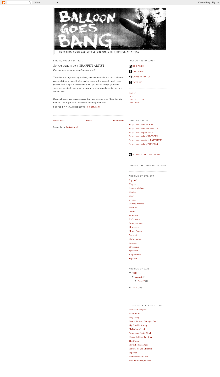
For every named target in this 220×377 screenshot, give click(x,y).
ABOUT (133, 93)
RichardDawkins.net (138, 356)
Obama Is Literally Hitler (140, 336)
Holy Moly (134, 317)
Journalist (133, 215)
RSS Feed (138, 66)
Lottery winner (136, 223)
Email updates (141, 77)
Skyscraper (134, 246)
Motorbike (134, 227)
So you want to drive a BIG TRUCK (145, 140)
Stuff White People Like (140, 360)
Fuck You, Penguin (138, 309)
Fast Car (132, 207)
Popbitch (133, 352)
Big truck (133, 180)
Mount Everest (136, 231)
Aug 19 (141, 280)
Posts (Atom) (72, 127)
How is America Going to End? (143, 321)
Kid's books (134, 219)
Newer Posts (58, 120)
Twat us (137, 82)
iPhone (132, 211)
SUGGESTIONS (137, 99)
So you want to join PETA (141, 132)
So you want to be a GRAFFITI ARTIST (78, 65)
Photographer (135, 238)
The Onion (134, 340)
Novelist (133, 234)
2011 (135, 272)
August (138, 276)
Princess (132, 242)
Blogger (132, 184)
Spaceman (133, 250)
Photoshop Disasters (138, 344)
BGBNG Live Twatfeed (146, 154)
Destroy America (136, 203)
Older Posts (118, 120)
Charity (132, 191)
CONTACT (134, 102)
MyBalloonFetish (137, 329)
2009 (135, 287)
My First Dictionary (138, 325)
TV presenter (135, 254)
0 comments (94, 107)
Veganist (133, 258)
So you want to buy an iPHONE (143, 128)
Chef (131, 195)
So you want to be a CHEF (141, 124)
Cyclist (132, 199)
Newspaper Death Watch (140, 332)
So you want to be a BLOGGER (143, 136)
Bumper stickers (136, 187)
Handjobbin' (134, 313)
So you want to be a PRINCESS (143, 144)
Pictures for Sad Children (140, 348)
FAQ (131, 96)
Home (89, 120)
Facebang (138, 71)
